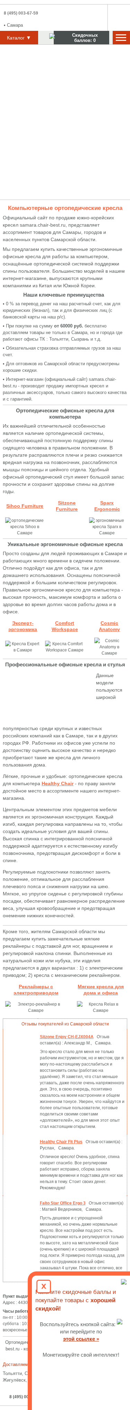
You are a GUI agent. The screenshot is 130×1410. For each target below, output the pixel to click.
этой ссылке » (81, 1339)
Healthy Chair (57, 783)
